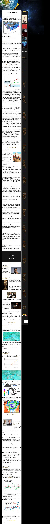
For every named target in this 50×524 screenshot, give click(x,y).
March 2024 (24, 113)
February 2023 (24, 127)
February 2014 (24, 242)
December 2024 (24, 103)
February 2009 (24, 306)
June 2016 (24, 212)
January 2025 (24, 102)
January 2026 (24, 89)
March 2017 (24, 202)
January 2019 (24, 179)
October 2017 (24, 195)
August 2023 (24, 120)
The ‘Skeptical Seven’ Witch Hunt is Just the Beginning (8, 149)
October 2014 (24, 233)
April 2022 (24, 137)
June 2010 (24, 289)
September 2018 (24, 183)
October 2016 (24, 208)
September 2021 (24, 145)
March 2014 (24, 241)
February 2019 (24, 178)
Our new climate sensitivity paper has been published (24, 63)
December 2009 (24, 295)
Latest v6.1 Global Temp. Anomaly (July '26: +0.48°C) (20, 5)
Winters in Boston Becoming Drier (6, 466)
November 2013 (24, 245)
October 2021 (24, 144)
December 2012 (24, 257)
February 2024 (24, 114)
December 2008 (24, 308)
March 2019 (24, 177)
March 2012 (24, 266)
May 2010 (24, 290)
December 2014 (24, 231)
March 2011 (24, 279)
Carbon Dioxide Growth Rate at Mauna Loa (25, 77)
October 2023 (24, 118)
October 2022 (24, 131)
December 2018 (24, 180)
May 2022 (24, 136)
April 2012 (24, 265)
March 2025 (24, 100)
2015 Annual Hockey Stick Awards (6, 277)
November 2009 (24, 296)
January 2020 (24, 166)
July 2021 (24, 147)
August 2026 (24, 82)
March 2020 (24, 164)
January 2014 (24, 243)
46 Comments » (14, 322)
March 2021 (24, 151)
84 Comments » (14, 350)
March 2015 (24, 228)
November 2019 (24, 168)
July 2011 (24, 275)
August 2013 (24, 248)
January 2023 (24, 128)
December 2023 (24, 116)
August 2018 (24, 184)
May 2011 (24, 277)
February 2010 (24, 293)
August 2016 (24, 210)
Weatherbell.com (4, 399)
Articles (23, 74)
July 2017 (24, 198)
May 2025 (24, 98)
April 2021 (24, 150)
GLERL (17, 356)
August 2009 (24, 299)
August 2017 (24, 197)
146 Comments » (14, 147)
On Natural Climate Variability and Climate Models (8, 40)
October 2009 (24, 297)
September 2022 (24, 132)
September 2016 (24, 209)
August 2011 (24, 274)
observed (10, 475)
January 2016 (24, 217)
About (23, 73)
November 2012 (24, 258)
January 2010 (24, 294)
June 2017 (24, 199)
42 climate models (10, 477)
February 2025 (24, 101)
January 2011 (24, 281)
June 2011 (24, 276)
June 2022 (24, 135)
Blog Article (10, 147)
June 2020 (24, 161)
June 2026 (24, 84)
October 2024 (24, 105)
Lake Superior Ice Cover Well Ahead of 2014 (7, 324)
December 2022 (24, 129)
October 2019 (24, 169)
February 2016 (24, 216)
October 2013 (24, 246)
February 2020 (24, 165)
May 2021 (24, 149)
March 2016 (24, 215)
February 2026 (24, 88)
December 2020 (24, 154)
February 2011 (24, 280)
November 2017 (24, 194)
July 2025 (24, 96)
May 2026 (24, 85)
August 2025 (24, 95)
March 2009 (24, 305)
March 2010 (24, 292)
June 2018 (24, 186)
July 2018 (24, 185)
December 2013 (24, 244)
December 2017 (24, 193)
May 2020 (24, 162)
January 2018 (24, 192)
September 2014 (24, 234)
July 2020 (24, 160)
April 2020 (24, 163)
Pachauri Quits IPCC (4, 265)
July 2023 (24, 121)
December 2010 (24, 282)
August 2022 (24, 133)
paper (6, 64)
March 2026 (24, 87)
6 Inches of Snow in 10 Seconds (5, 243)
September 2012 (24, 260)
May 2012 (24, 264)
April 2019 (24, 176)
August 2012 (24, 261)
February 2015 (24, 229)
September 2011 (24, 273)
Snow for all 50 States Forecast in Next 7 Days (7, 16)
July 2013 (24, 249)
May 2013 (24, 251)
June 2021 (24, 148)
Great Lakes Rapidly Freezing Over (6, 352)
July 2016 (24, 211)
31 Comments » (14, 520)
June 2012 (24, 263)
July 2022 (24, 134)
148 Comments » (14, 414)
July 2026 (24, 83)
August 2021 (24, 146)
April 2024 (24, 112)
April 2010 (24, 291)
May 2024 (24, 111)
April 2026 (24, 86)
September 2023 (24, 119)
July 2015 (24, 224)
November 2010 (24, 283)
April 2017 (24, 201)
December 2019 (24, 167)
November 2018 (24, 181)
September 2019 (24, 170)
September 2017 (24, 196)
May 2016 (24, 213)
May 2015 (24, 226)
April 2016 (24, 214)
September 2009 (24, 298)
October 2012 (24, 259)
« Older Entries (4, 522)
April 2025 (24, 99)
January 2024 (24, 115)
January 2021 (24, 153)
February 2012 (24, 267)
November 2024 (24, 104)
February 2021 (24, 152)
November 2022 (24, 130)
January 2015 (24, 230)
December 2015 (24, 218)
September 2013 (24, 247)
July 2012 (24, 262)
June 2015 (24, 225)
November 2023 (24, 117)
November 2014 (24, 232)
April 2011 (24, 278)
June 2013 (24, 250)
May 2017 (24, 200)
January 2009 (24, 307)
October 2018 (24, 182)
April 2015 (24, 227)
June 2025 (24, 97)
